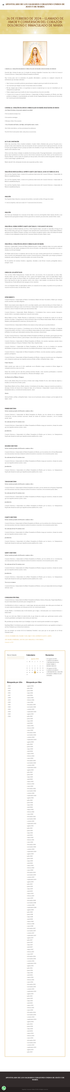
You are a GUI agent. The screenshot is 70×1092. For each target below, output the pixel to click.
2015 (9, 690)
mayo (30, 693)
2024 (9, 711)
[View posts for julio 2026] (27, 659)
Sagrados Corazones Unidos (28, 1089)
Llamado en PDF (9, 642)
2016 (9, 693)
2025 (9, 714)
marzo (30, 697)
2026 (9, 716)
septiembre (31, 711)
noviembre (31, 707)
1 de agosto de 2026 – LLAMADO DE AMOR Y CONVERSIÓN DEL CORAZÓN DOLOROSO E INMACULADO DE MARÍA (54, 672)
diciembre (31, 704)
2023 (9, 709)
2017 (9, 695)
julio (30, 688)
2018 (9, 697)
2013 (9, 686)
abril (30, 695)
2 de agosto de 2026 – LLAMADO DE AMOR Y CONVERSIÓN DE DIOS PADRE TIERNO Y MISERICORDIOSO (53, 662)
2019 (9, 700)
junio (30, 690)
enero (30, 702)
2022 (9, 707)
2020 (9, 702)
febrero (30, 700)
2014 (9, 688)
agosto (35, 659)
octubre (30, 709)
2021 (9, 704)
